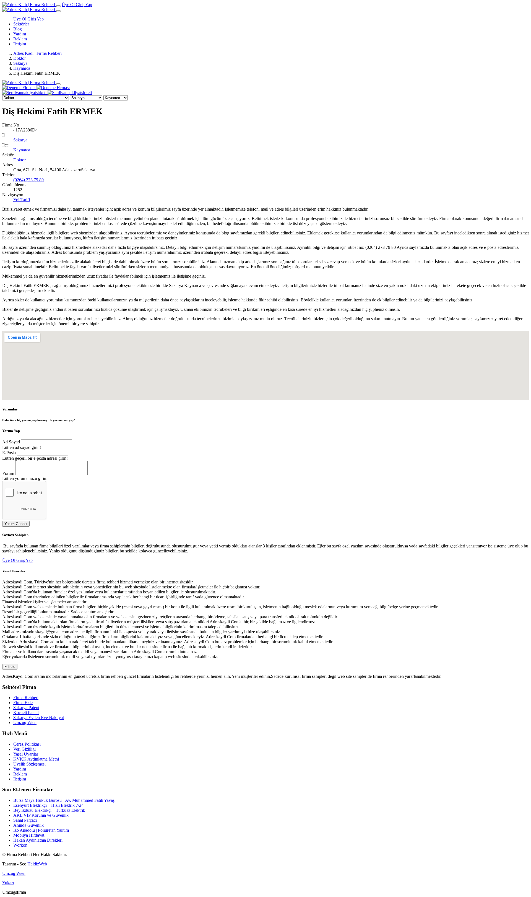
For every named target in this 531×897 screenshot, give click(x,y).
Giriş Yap (84, 4)
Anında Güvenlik (28, 825)
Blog (17, 29)
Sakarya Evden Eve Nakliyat (38, 717)
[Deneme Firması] (36, 87)
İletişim (19, 44)
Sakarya (20, 63)
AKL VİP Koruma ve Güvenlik (41, 815)
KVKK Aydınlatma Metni (36, 759)
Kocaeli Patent (26, 712)
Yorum (8, 473)
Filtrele (9, 667)
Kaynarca (21, 68)
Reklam (20, 39)
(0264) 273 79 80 (28, 179)
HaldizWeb (37, 864)
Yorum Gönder (15, 524)
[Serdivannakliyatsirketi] (47, 92)
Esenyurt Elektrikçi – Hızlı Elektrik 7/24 (48, 805)
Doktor (19, 58)
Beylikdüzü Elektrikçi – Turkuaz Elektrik (49, 810)
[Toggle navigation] (58, 6)
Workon (20, 845)
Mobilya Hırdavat (28, 835)
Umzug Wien (25, 722)
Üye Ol (69, 4)
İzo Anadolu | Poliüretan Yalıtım (41, 830)
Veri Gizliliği (24, 749)
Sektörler (21, 24)
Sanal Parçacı (25, 820)
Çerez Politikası (27, 744)
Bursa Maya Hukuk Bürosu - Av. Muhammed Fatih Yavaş (63, 800)
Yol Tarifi (21, 199)
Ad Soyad (11, 442)
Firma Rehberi (25, 697)
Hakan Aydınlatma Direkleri (38, 840)
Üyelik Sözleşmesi (29, 764)
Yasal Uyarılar (25, 754)
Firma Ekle (23, 702)
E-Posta (9, 452)
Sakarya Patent (26, 707)
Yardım (19, 34)
